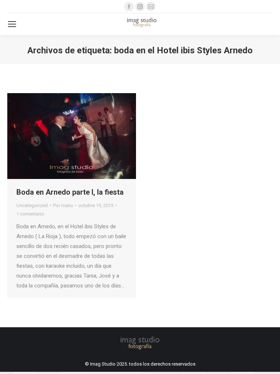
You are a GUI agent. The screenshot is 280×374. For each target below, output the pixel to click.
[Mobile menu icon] (12, 24)
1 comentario (30, 214)
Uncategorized (32, 205)
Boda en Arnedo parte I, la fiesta (70, 192)
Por (63, 205)
